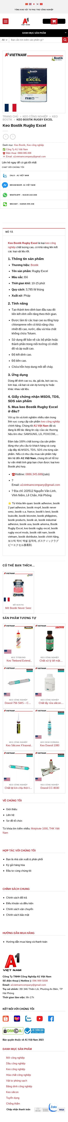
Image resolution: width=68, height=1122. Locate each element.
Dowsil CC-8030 (49, 787)
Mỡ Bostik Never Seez (18, 607)
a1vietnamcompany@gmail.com (40, 484)
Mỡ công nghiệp (15, 1057)
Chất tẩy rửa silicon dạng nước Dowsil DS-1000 (50, 703)
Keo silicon (12, 1092)
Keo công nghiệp (35, 116)
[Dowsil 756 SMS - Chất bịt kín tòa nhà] (18, 681)
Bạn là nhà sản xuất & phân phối (24, 859)
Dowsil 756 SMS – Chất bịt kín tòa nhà (18, 703)
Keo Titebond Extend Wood (18, 660)
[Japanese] (34, 3)
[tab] (34, 231)
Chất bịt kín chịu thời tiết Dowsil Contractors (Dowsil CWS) (18, 788)
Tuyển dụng (12, 1097)
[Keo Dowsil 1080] (49, 724)
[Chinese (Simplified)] (26, 3)
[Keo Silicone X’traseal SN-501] (18, 724)
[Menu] (6, 21)
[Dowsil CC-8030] (49, 766)
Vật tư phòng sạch (16, 1080)
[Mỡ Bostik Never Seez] (18, 586)
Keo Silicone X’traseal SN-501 (18, 745)
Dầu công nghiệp (15, 1063)
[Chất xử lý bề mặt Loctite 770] (49, 639)
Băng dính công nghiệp (19, 1086)
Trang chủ (10, 116)
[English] (30, 3)
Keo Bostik (19, 145)
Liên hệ (10, 814)
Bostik (34, 265)
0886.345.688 (34, 474)
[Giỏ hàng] (54, 21)
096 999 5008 (40, 980)
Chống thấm (13, 1103)
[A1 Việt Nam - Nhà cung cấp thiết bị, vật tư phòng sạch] (25, 21)
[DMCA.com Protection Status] (13, 1030)
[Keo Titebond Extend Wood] (18, 639)
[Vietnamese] (41, 3)
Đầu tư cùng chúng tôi (18, 870)
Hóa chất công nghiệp (18, 1074)
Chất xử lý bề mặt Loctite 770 (50, 660)
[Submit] (65, 40)
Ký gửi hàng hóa (15, 864)
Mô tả (9, 232)
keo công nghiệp (50, 421)
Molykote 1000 (39, 828)
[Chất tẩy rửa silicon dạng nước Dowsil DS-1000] (49, 681)
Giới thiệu (11, 809)
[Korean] (37, 3)
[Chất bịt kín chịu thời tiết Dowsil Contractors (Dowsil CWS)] (18, 766)
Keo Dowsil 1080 (49, 745)
